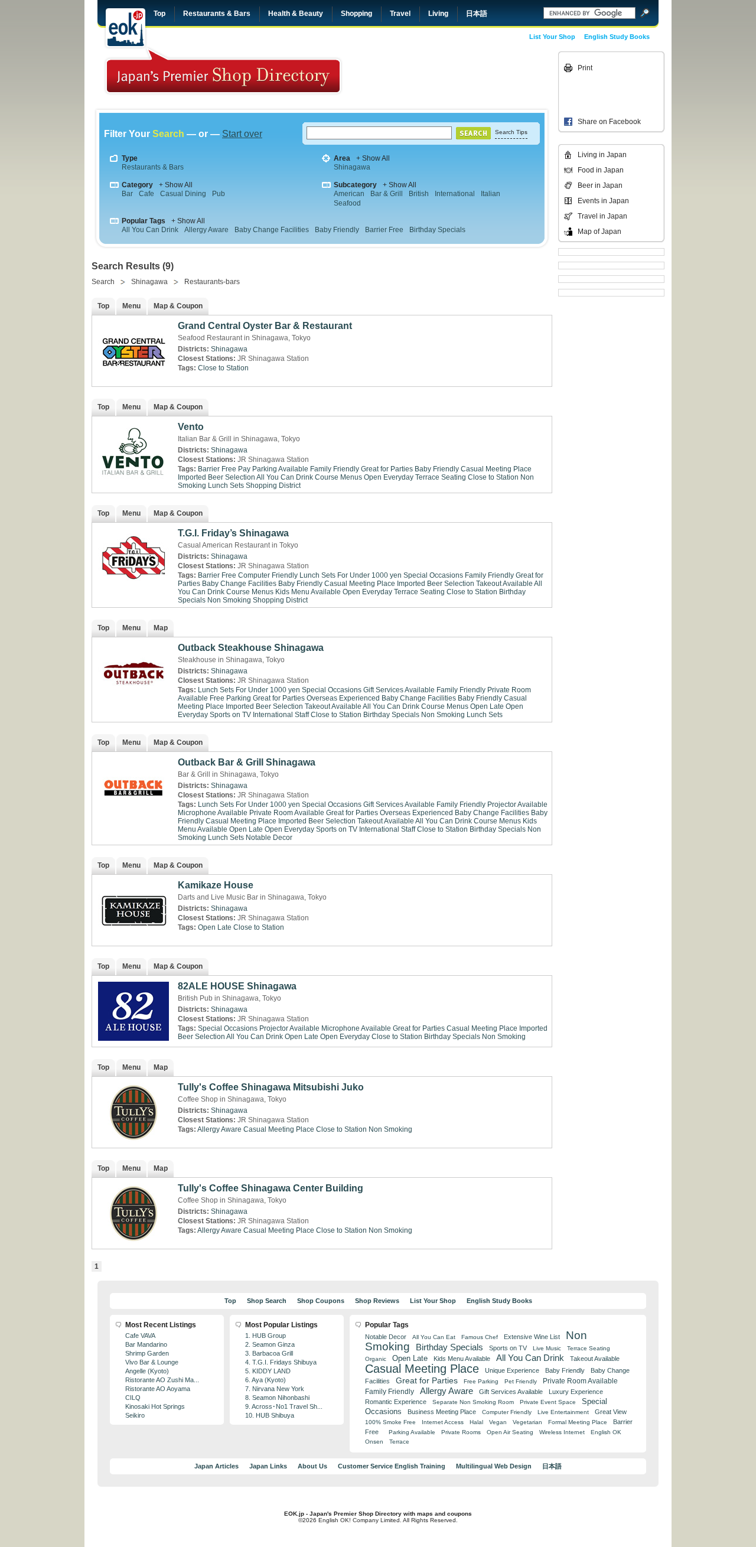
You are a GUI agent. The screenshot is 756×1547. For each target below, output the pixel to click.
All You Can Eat (433, 1337)
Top (159, 13)
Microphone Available (212, 813)
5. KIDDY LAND (268, 1371)
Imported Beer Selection (216, 477)
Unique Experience (512, 1370)
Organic (375, 1359)
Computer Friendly (268, 575)
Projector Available (517, 804)
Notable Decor (269, 837)
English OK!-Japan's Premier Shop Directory (223, 70)
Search (103, 282)
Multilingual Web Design (494, 1466)
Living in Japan (602, 155)
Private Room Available (286, 813)
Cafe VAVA (140, 1335)
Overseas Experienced (343, 698)
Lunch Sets (226, 485)
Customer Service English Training (391, 1466)
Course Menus (338, 477)
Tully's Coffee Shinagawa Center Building (270, 1188)
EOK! (125, 28)
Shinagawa (352, 167)
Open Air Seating (510, 1432)
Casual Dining (183, 194)
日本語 (476, 13)
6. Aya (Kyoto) (265, 1379)
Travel (400, 13)
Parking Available (412, 1432)
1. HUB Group (265, 1335)
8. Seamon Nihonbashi (277, 1397)
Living (438, 13)
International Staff (281, 715)
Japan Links (268, 1466)
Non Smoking (229, 600)
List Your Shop (552, 36)
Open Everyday (388, 477)
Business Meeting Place (442, 1411)
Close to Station (223, 368)
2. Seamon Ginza (270, 1344)
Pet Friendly (520, 1381)
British (419, 194)
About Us (312, 1466)
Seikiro (135, 1415)
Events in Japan (603, 201)
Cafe (146, 194)
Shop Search (266, 1300)
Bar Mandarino (146, 1344)
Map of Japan (599, 231)
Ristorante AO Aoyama (157, 1388)
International (455, 194)
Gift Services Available (399, 690)
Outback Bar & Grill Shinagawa (246, 762)
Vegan (498, 1422)
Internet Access (443, 1422)
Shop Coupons (320, 1300)
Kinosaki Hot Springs (155, 1406)
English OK (606, 1432)
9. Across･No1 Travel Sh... (283, 1406)
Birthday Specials (437, 230)
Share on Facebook (609, 122)
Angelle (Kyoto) (147, 1371)
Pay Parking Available (273, 469)
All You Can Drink (150, 230)
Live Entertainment (563, 1412)
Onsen (374, 1441)
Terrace (399, 1441)
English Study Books (617, 36)
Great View (611, 1411)
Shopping (356, 13)
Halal (476, 1422)
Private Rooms (461, 1432)
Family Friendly (334, 469)
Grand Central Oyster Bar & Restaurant (265, 326)
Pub (218, 194)
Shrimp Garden (147, 1353)
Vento (191, 427)
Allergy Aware (206, 230)
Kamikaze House (215, 885)
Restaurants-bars (212, 282)
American (349, 194)
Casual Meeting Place (496, 469)
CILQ (133, 1397)
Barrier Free (384, 230)
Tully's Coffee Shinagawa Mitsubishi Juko (271, 1087)
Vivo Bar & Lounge (151, 1362)
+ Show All (373, 158)
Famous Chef (479, 1337)
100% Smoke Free (390, 1422)
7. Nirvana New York (274, 1388)
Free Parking (230, 698)
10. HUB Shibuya (269, 1415)
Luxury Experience (576, 1391)
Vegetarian (527, 1422)
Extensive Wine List (532, 1336)
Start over (242, 134)
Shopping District (273, 485)
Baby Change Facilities (271, 230)
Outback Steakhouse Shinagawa (251, 648)
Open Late (487, 706)
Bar (127, 194)
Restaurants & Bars (216, 13)
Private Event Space (548, 1402)
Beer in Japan (600, 185)
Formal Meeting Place (577, 1422)
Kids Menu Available (308, 592)
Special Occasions (433, 575)
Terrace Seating (440, 477)
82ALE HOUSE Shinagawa (237, 986)
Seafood (347, 203)
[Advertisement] (474, 78)
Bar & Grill (386, 194)
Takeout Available (504, 583)
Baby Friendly (337, 230)
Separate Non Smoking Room (473, 1402)
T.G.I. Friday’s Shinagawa (233, 533)
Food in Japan (601, 170)
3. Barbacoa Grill (269, 1353)
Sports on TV (230, 715)
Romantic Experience (395, 1401)
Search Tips (511, 132)
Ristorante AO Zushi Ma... (162, 1379)
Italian (490, 194)
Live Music (547, 1348)
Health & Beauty (295, 13)
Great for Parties (387, 469)
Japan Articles (216, 1466)
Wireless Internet (562, 1432)
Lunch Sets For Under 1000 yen (350, 575)
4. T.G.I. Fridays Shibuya (281, 1362)
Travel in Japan (602, 216)
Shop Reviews (377, 1300)
